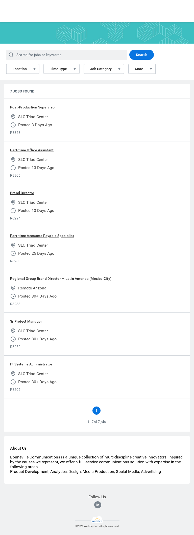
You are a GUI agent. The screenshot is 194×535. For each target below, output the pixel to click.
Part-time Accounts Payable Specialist (42, 236)
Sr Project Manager (26, 321)
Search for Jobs (175, 13)
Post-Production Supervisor (33, 107)
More (139, 69)
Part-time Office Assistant (32, 150)
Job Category (101, 69)
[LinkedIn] (97, 504)
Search (141, 55)
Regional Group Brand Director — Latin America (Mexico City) (60, 278)
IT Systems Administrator (31, 364)
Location (20, 69)
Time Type (58, 69)
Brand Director (22, 193)
